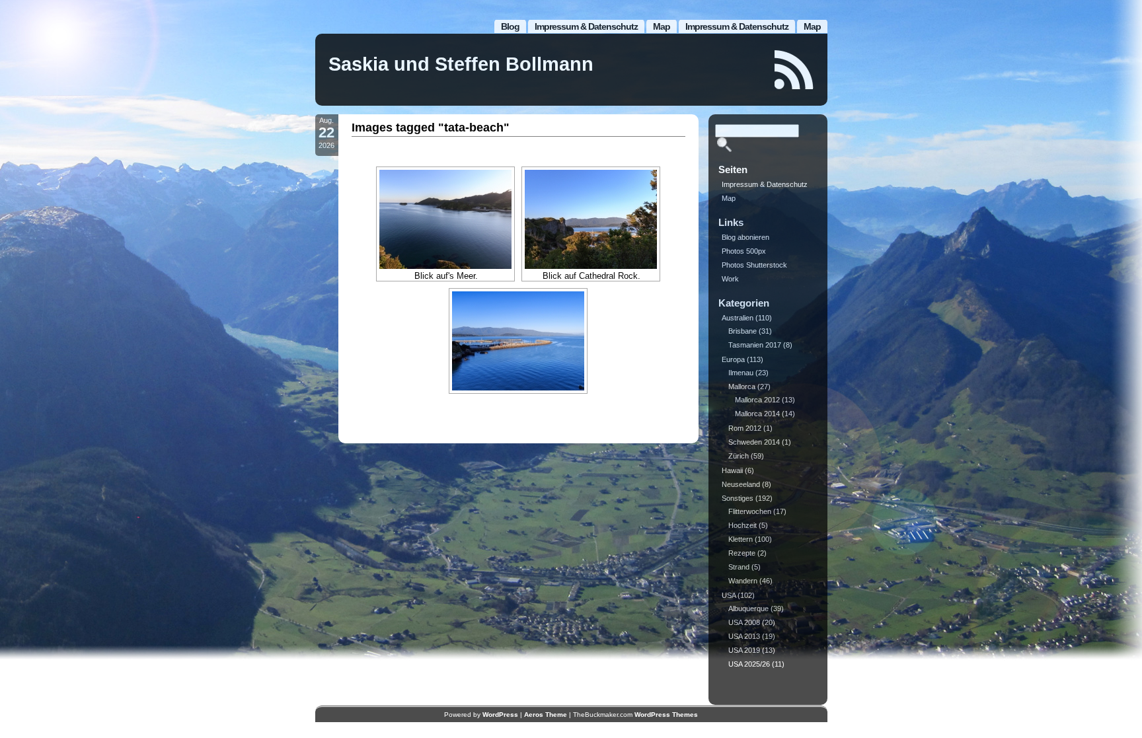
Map (812, 26)
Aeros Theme (545, 714)
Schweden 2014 (754, 442)
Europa (733, 359)
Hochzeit (742, 525)
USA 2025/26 (749, 664)
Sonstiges (737, 498)
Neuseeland (741, 484)
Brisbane (742, 331)
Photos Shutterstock (754, 265)
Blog (510, 26)
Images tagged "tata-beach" (431, 127)
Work (730, 279)
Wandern (742, 581)
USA (729, 595)
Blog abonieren (745, 237)
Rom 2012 (744, 428)
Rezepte (741, 553)
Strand (738, 567)
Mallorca (741, 386)
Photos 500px (744, 251)
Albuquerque (748, 608)
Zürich (738, 456)
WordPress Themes (666, 714)
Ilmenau (740, 373)
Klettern (740, 539)
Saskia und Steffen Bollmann (460, 64)
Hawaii (732, 470)
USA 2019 (744, 650)
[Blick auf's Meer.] (445, 219)
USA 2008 (744, 622)
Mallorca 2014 (757, 414)
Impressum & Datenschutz (736, 26)
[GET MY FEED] (794, 69)
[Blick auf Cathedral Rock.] (591, 219)
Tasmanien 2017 (754, 345)
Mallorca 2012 (757, 400)
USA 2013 (744, 636)
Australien (737, 318)
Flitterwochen (749, 511)
